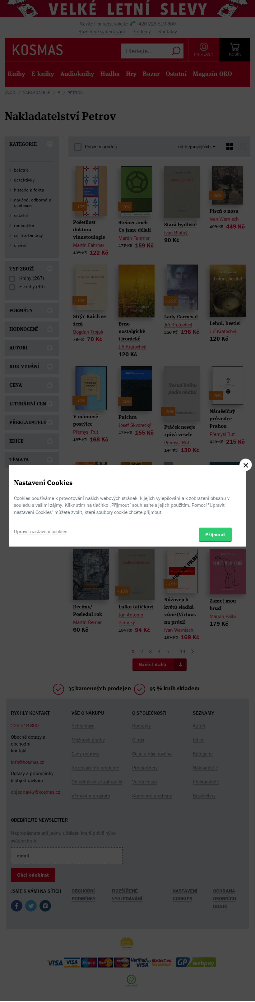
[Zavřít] (245, 465)
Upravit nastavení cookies (40, 531)
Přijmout (215, 534)
